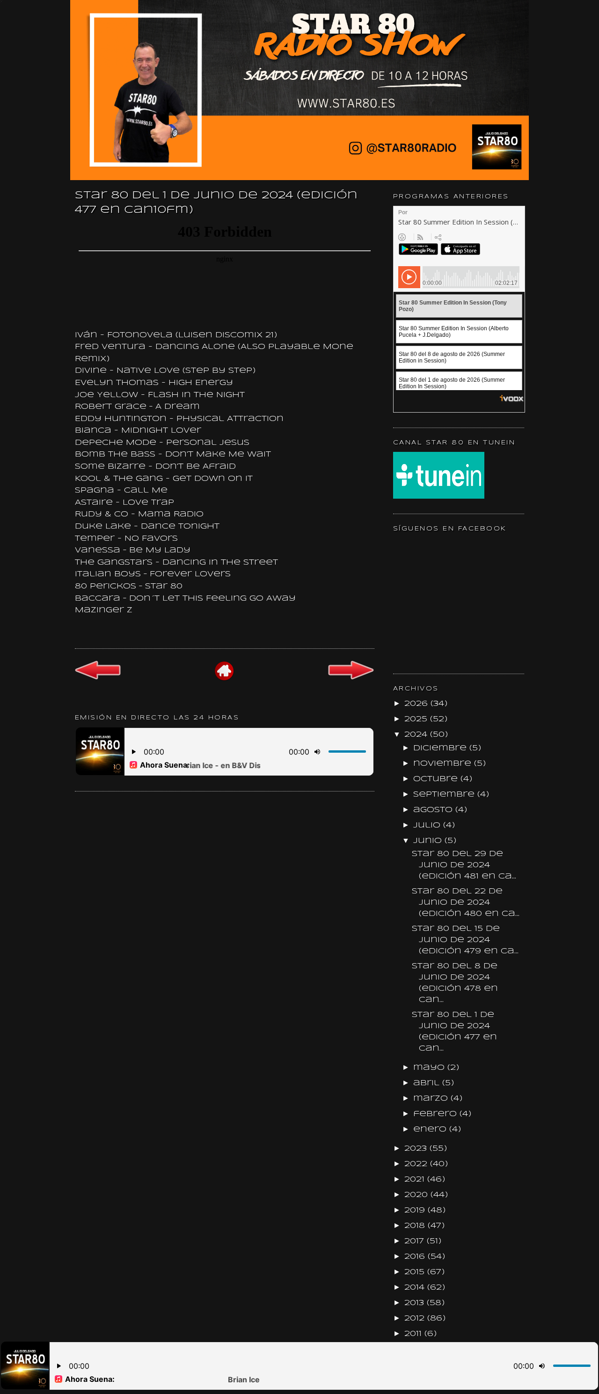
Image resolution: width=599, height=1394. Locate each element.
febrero (436, 1114)
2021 (415, 1179)
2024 (417, 734)
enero (431, 1129)
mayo (430, 1067)
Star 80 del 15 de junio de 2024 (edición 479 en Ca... (465, 940)
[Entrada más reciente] (98, 678)
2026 (417, 703)
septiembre (445, 794)
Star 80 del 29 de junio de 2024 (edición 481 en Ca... (464, 865)
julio (428, 825)
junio (429, 840)
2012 (415, 1318)
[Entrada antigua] (351, 678)
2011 (414, 1333)
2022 (417, 1164)
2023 (417, 1148)
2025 (417, 719)
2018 (416, 1225)
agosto (434, 809)
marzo (432, 1098)
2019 (416, 1210)
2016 (416, 1256)
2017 (415, 1241)
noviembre (443, 763)
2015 (415, 1272)
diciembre (441, 748)
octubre (436, 779)
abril (427, 1083)
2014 (415, 1287)
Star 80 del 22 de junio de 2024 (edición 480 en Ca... (465, 902)
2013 (415, 1303)
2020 (417, 1194)
